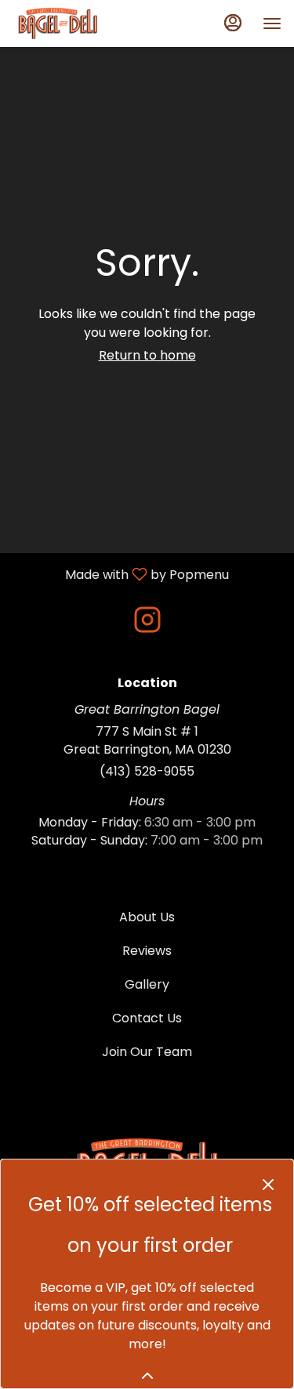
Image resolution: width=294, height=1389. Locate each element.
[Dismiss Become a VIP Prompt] (268, 1184)
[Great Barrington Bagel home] (83, 23)
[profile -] (232, 22)
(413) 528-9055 (147, 771)
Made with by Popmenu (120, 573)
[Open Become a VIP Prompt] (147, 1375)
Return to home (147, 355)
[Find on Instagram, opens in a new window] (147, 624)
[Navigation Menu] (272, 23)
